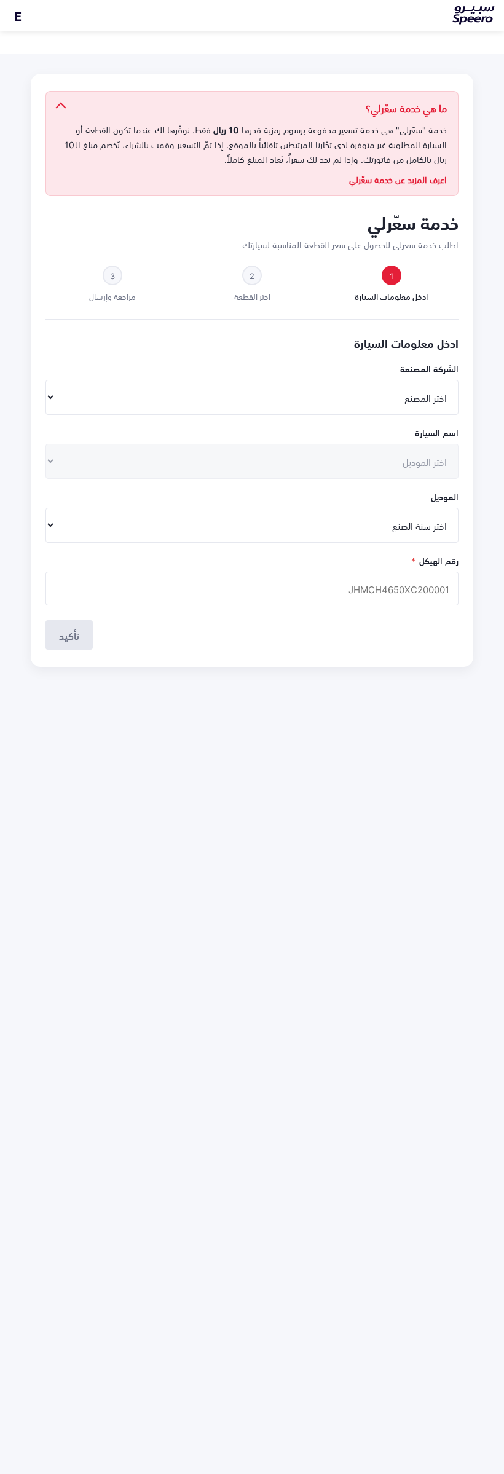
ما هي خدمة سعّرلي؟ (406, 107)
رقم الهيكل (435, 560)
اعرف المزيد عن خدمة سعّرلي (398, 179)
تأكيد (69, 635)
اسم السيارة (437, 432)
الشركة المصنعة (429, 368)
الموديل (445, 496)
